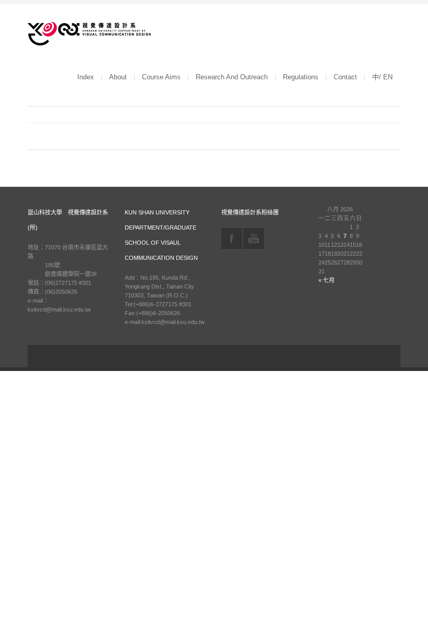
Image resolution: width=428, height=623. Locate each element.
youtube (253, 238)
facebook (231, 238)
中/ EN (382, 77)
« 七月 (326, 280)
